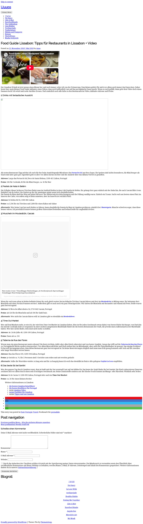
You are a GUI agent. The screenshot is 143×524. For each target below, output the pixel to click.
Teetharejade (10, 28)
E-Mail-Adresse (7, 456)
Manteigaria (106, 207)
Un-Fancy (71, 485)
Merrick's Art (71, 515)
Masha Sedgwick (11, 38)
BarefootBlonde (11, 22)
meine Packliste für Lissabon (20, 392)
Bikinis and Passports (13, 32)
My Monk (71, 518)
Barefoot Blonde (71, 507)
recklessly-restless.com (23, 296)
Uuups (6, 7)
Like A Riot (9, 20)
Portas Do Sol (77, 173)
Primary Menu (6, 12)
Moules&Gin (106, 302)
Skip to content (7, 2)
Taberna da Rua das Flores (131, 344)
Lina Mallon (10, 26)
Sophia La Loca (107, 361)
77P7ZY (72, 482)
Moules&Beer (69, 317)
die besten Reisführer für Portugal (23, 388)
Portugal (28, 412)
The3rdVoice (10, 36)
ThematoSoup (46, 522)
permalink (55, 412)
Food (22, 412)
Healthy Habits (72, 496)
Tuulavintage (10, 30)
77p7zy (8, 16)
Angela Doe (71, 511)
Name (4, 452)
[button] (6, 398)
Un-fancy (8, 18)
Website (4, 460)
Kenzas (8, 34)
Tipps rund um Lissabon (24, 394)
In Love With (71, 489)
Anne (38, 48)
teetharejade (71, 493)
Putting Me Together (71, 500)
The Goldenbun (11, 24)
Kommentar (5, 448)
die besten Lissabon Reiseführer (22, 386)
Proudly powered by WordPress (13, 522)
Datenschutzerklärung (27, 467)
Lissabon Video (20, 390)
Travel (35, 412)
